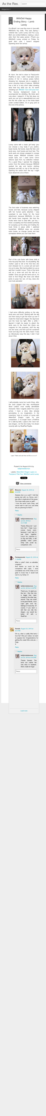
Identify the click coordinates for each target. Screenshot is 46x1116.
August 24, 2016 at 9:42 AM (28, 656)
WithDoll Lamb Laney (31, 474)
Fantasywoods (20, 557)
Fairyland (12, 474)
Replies (19, 515)
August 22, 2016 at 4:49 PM (28, 587)
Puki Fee (20, 474)
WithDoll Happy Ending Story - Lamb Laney (24, 21)
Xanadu (17, 629)
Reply (17, 510)
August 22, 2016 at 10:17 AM (28, 521)
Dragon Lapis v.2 (30, 472)
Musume (18, 490)
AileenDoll (20, 472)
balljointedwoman (24, 468)
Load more (24, 711)
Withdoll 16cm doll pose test (29, 90)
